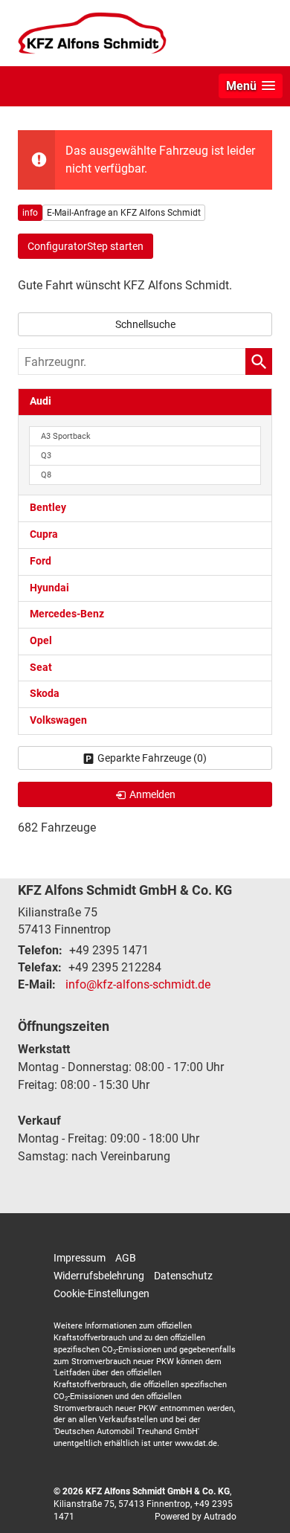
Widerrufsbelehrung (99, 1276)
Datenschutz (183, 1276)
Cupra (44, 534)
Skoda (44, 693)
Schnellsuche (145, 324)
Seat (41, 667)
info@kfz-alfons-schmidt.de (137, 984)
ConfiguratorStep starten (86, 246)
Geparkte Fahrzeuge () (152, 758)
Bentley (48, 507)
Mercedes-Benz (67, 614)
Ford (40, 561)
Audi (40, 401)
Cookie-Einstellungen (101, 1293)
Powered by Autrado (195, 1516)
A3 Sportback (66, 436)
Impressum (80, 1258)
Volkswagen (58, 720)
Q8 (46, 475)
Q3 (46, 455)
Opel (41, 640)
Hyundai (49, 588)
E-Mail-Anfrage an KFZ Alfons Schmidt (124, 213)
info (30, 213)
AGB (125, 1258)
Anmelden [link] (152, 794)
